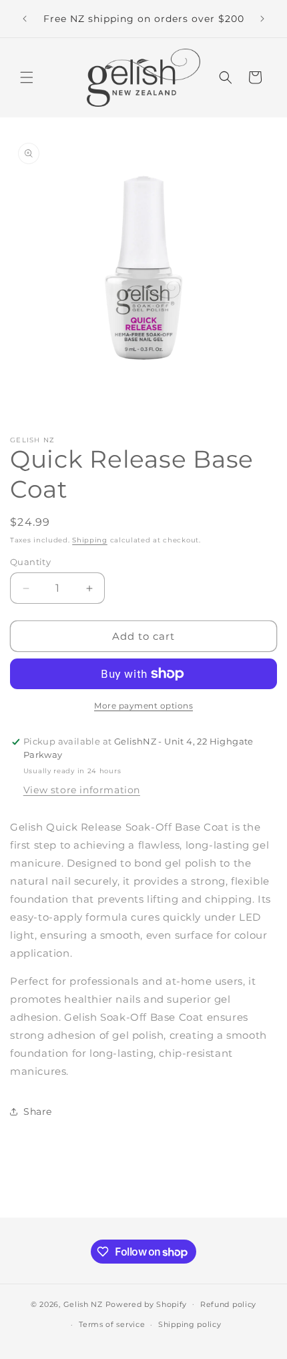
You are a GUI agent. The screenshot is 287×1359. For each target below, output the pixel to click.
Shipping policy (190, 1324)
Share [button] (37, 1111)
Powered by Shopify (146, 1303)
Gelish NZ (83, 1303)
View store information (81, 790)
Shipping (89, 540)
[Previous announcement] (24, 18)
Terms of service (112, 1324)
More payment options (143, 706)
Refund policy (228, 1304)
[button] (26, 77)
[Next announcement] (262, 18)
